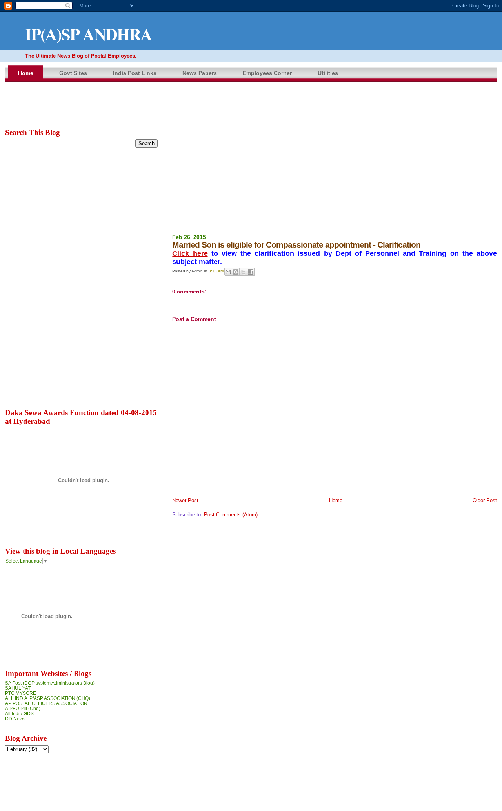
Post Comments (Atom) (231, 515)
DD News (15, 718)
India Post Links (134, 73)
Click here (189, 253)
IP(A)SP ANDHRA (88, 34)
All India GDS (19, 713)
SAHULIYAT (18, 688)
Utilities (328, 73)
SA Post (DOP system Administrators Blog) (50, 682)
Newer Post (185, 500)
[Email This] (228, 272)
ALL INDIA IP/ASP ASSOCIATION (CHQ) (47, 698)
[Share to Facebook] (251, 272)
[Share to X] (243, 272)
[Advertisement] (334, 162)
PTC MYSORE (20, 693)
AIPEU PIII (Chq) (22, 708)
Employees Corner (267, 73)
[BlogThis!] (236, 272)
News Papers (199, 73)
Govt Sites (73, 73)
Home (25, 73)
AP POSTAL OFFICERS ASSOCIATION (46, 703)
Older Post (485, 500)
